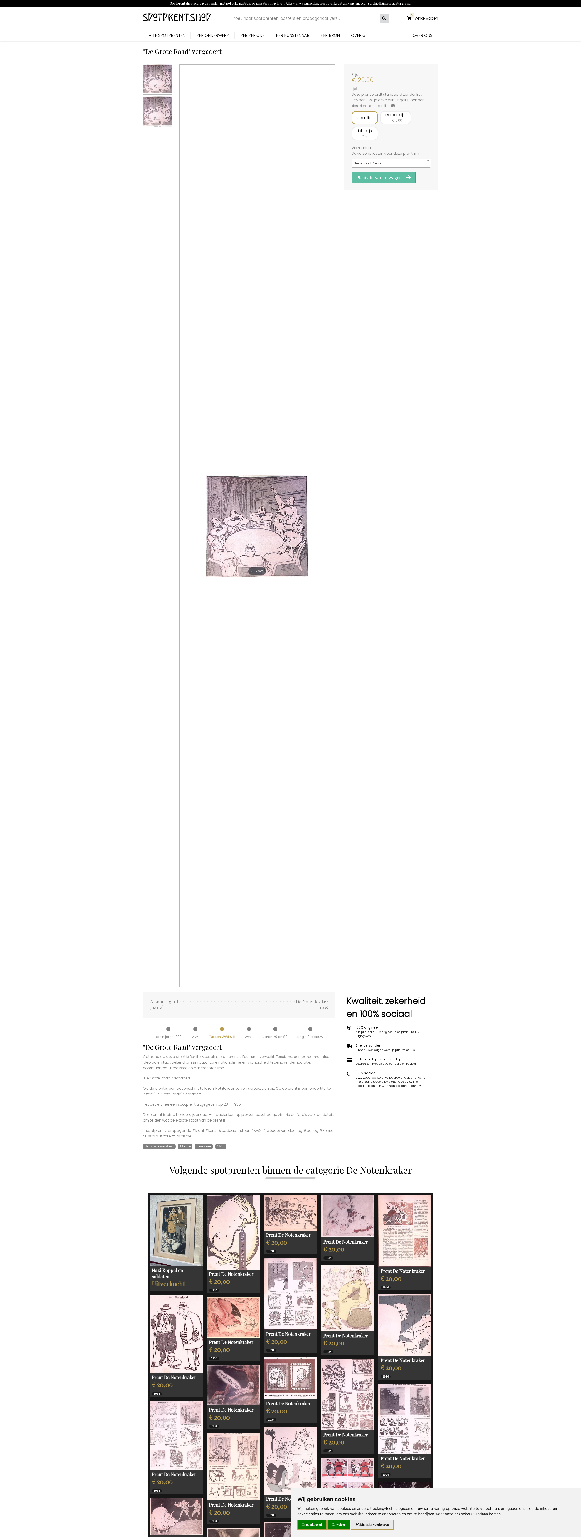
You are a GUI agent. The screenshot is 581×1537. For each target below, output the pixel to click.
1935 (220, 1146)
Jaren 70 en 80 (275, 1036)
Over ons (422, 35)
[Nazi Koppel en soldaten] (176, 1230)
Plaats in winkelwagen (379, 177)
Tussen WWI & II (222, 1036)
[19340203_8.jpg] (347, 1394)
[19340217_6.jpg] (290, 1213)
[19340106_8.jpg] (176, 1435)
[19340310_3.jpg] (176, 1516)
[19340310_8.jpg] (233, 1466)
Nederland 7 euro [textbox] (368, 163)
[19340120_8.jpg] (404, 1419)
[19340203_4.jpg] (233, 1385)
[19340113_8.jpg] (290, 1294)
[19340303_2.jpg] (404, 1231)
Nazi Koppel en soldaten (167, 1273)
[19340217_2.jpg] (233, 1232)
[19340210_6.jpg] (404, 1325)
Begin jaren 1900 (168, 1036)
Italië (185, 1146)
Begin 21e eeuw (310, 1036)
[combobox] (391, 163)
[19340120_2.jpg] (347, 1216)
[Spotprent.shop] (177, 18)
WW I (195, 1036)
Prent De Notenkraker (231, 1274)
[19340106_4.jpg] (233, 1317)
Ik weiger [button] (338, 1524)
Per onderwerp (213, 35)
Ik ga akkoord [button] (312, 1524)
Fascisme (204, 1146)
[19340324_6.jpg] (290, 1460)
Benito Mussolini (159, 1146)
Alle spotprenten (167, 35)
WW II (249, 1036)
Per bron (330, 35)
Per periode (252, 35)
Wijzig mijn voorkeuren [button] (372, 1524)
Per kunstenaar (292, 35)
